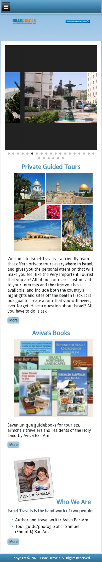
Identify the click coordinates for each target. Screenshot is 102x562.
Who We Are (73, 501)
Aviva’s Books (51, 333)
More (13, 320)
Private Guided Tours (51, 167)
